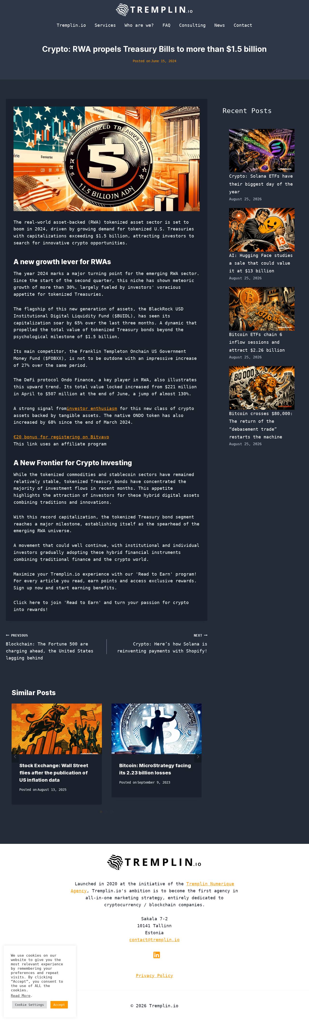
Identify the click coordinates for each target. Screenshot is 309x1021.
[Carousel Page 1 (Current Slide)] (101, 812)
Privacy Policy (154, 975)
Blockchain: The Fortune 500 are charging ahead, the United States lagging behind (49, 646)
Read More (20, 996)
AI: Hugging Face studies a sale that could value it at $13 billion (261, 263)
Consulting (192, 25)
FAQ (166, 25)
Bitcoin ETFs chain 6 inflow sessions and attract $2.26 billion (257, 342)
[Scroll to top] (296, 1001)
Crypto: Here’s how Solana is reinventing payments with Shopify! (162, 643)
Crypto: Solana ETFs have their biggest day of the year (261, 184)
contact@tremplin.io (154, 939)
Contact (243, 25)
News (219, 25)
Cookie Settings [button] (29, 1005)
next (198, 757)
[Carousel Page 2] (107, 812)
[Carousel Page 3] (112, 812)
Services (105, 25)
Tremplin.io (71, 25)
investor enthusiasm (92, 408)
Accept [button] (59, 1005)
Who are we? (139, 25)
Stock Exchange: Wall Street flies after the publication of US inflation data (53, 773)
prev (15, 757)
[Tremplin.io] (154, 9)
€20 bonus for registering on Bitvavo (61, 436)
